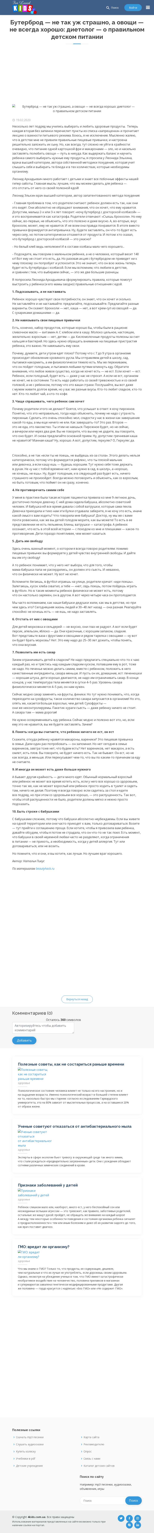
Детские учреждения (29, 1465)
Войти (133, 7)
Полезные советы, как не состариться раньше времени (71, 1064)
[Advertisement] (77, 76)
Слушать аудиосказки (30, 1444)
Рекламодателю (94, 1444)
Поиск (112, 8)
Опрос (88, 1451)
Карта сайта (91, 1437)
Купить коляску (26, 1451)
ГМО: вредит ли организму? (43, 1247)
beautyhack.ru (45, 869)
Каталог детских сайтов (99, 1465)
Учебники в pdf (25, 1458)
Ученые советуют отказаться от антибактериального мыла (74, 1126)
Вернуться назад (77, 999)
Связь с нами (92, 1458)
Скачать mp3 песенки (30, 1437)
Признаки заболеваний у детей (48, 1185)
